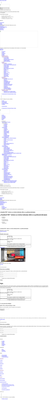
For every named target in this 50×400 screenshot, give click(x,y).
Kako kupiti (4, 117)
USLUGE (1, 28)
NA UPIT (1, 264)
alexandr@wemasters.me (6, 389)
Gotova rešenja (6, 57)
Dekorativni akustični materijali (9, 59)
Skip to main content (3, 0)
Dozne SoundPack (7, 148)
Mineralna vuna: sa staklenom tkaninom (10, 92)
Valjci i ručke (6, 75)
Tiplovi (5, 145)
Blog (2, 119)
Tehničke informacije (3, 231)
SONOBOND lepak (7, 81)
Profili (5, 142)
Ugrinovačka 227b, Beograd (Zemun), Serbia (9, 108)
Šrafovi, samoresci (7, 72)
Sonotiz (1, 24)
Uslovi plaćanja (4, 102)
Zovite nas (1, 48)
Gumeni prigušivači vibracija (8, 139)
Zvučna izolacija (6, 58)
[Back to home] (5, 113)
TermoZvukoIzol (6, 132)
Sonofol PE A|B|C (7, 83)
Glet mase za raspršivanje (8, 63)
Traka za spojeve (6, 74)
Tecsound (5, 128)
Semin (1, 23)
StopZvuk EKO (6, 131)
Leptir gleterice (6, 67)
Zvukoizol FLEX (6, 135)
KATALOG (2, 201)
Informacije (2, 370)
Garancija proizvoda (5, 103)
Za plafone (5, 126)
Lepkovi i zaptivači (7, 147)
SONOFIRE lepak (7, 82)
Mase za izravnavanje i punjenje (9, 68)
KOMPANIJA (2, 27)
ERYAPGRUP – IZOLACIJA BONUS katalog (9, 180)
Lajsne (5, 140)
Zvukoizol (5, 134)
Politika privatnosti (5, 398)
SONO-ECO (6, 80)
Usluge (3, 52)
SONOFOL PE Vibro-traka (8, 84)
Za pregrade (6, 123)
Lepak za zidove (6, 66)
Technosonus (2, 22)
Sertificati (3, 350)
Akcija (3, 115)
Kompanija (3, 51)
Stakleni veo (6, 73)
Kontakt (3, 54)
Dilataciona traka (6, 151)
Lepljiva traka (6, 146)
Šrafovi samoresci (6, 144)
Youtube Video (2, 247)
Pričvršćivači (6, 141)
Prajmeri (5, 70)
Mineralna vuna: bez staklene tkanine (9, 91)
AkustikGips (6, 129)
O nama (1, 360)
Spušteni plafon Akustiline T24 (8, 143)
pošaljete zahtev (2, 319)
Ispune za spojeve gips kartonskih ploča (10, 64)
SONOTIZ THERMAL (7, 88)
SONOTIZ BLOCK (7, 87)
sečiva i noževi (6, 162)
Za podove (5, 125)
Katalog (1, 361)
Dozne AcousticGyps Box (8, 149)
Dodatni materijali (6, 60)
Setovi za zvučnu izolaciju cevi (8, 150)
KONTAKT (2, 29)
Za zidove (5, 124)
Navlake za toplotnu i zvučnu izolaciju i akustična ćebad (12, 153)
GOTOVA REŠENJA (3, 202)
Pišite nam (1, 49)
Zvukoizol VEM (6, 136)
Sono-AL (5, 79)
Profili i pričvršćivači (7, 61)
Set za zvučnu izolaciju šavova (8, 152)
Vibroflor (5, 133)
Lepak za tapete (6, 65)
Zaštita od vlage (6, 76)
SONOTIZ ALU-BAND (8, 85)
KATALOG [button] (4, 121)
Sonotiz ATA (6, 170)
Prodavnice (3, 53)
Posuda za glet (6, 69)
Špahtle (5, 71)
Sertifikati (3, 104)
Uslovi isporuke (4, 101)
